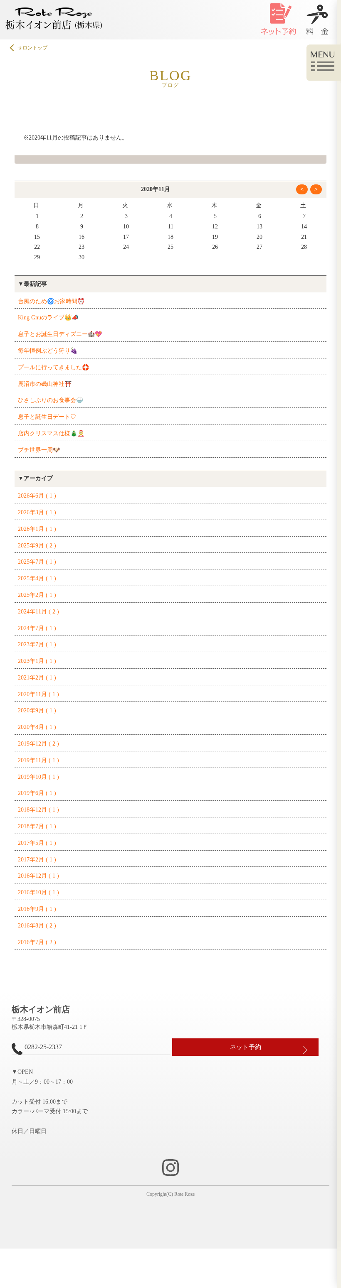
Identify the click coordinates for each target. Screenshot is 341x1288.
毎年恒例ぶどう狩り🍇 (47, 351)
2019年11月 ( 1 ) (38, 760)
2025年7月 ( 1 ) (37, 562)
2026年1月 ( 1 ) (37, 529)
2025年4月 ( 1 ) (37, 578)
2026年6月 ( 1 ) (37, 496)
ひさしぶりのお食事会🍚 (50, 400)
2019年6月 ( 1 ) (37, 793)
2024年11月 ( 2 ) (38, 611)
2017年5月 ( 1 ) (37, 843)
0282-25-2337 (43, 1046)
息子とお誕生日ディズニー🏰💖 (60, 334)
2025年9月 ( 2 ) (37, 545)
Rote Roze (184, 1194)
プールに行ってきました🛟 (53, 367)
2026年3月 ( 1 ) (37, 512)
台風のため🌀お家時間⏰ (51, 301)
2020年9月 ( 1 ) (37, 710)
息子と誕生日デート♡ (47, 417)
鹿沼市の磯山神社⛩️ (45, 384)
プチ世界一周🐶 (39, 450)
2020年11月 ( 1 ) (38, 694)
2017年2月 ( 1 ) (37, 859)
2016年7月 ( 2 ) (37, 942)
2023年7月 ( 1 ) (37, 644)
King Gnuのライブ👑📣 (48, 317)
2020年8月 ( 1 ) (37, 727)
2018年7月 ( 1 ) (37, 826)
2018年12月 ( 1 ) (38, 810)
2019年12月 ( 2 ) (38, 744)
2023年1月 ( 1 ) (37, 661)
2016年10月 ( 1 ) (38, 892)
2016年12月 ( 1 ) (38, 876)
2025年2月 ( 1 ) (37, 595)
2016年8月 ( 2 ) (37, 925)
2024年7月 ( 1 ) (37, 628)
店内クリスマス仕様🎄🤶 (51, 433)
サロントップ (32, 48)
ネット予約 (245, 1047)
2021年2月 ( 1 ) (37, 678)
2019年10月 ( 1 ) (38, 777)
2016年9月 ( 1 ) (37, 909)
